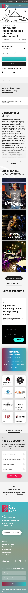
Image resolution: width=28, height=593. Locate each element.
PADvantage (18, 72)
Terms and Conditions (8, 544)
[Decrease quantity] (8, 53)
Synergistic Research (8, 25)
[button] (14, 193)
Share (5, 68)
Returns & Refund (6, 549)
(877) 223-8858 (8, 523)
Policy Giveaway (6, 552)
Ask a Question (8, 72)
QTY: (3, 53)
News (3, 538)
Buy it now (14, 64)
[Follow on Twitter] (20, 561)
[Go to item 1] (11, 21)
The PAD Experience (11, 532)
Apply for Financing (15, 68)
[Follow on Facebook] (15, 561)
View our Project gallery (14, 278)
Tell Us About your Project (14, 283)
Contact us (20, 494)
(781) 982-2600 (8, 525)
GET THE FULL (14, 353)
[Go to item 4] (16, 21)
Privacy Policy (5, 554)
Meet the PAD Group (14, 430)
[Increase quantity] (14, 53)
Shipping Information (7, 546)
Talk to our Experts (14, 476)
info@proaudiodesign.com (11, 520)
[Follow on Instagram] (25, 561)
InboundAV (5, 591)
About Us (4, 541)
